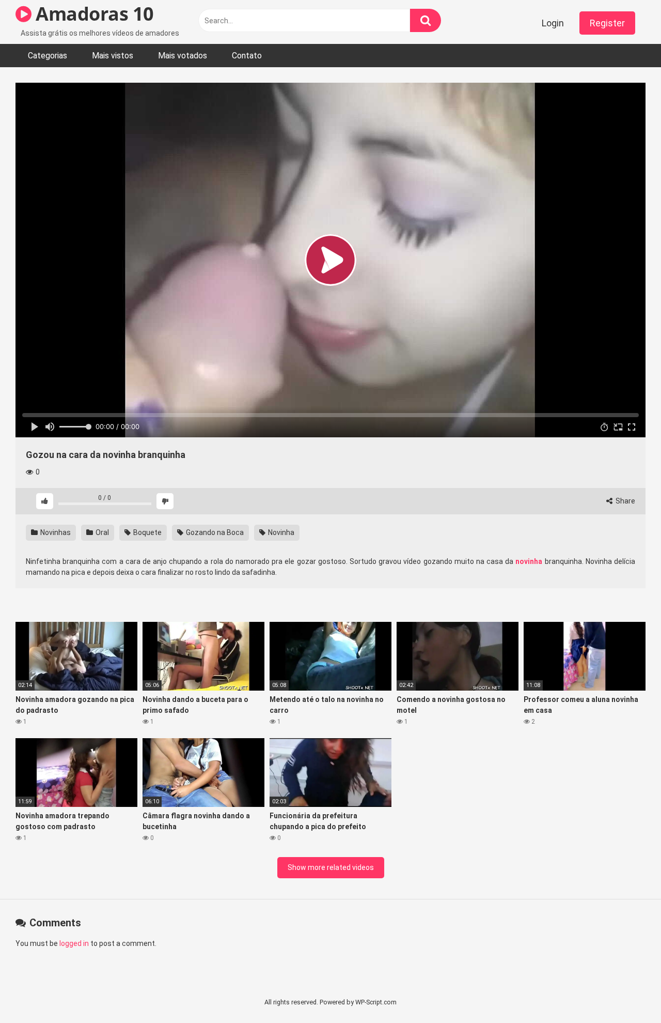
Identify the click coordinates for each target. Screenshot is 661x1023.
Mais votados (182, 55)
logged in (74, 943)
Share (624, 501)
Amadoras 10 (93, 13)
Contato (247, 55)
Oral (101, 532)
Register (607, 23)
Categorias (47, 55)
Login (553, 23)
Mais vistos (112, 55)
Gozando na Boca (214, 532)
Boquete (147, 532)
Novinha (280, 532)
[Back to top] (626, 991)
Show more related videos (331, 867)
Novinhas (55, 532)
